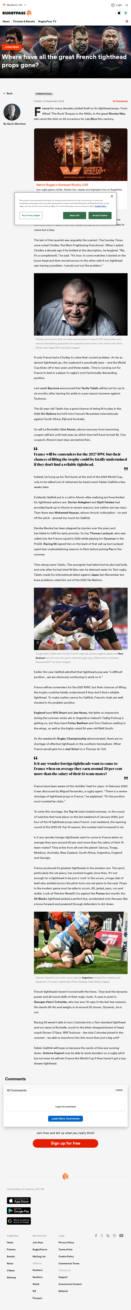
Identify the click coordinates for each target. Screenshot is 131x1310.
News (6, 21)
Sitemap (11, 1277)
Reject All (74, 215)
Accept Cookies (100, 215)
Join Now (38, 1242)
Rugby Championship (71, 738)
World (36, 1284)
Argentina (87, 977)
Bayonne (53, 388)
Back (9, 93)
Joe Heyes (80, 713)
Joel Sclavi (72, 749)
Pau (111, 549)
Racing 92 (50, 544)
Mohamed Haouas (67, 512)
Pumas (100, 893)
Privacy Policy (66, 1242)
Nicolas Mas (117, 113)
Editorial (63, 1291)
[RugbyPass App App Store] (65, 1201)
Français (37, 1298)
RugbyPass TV (47, 21)
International (44, 93)
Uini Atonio (68, 429)
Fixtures (11, 1249)
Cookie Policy (66, 1256)
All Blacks (40, 899)
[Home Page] (17, 13)
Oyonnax (110, 538)
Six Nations (48, 414)
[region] (65, 208)
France (46, 108)
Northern (37, 1270)
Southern (37, 1277)
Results (11, 1256)
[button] (127, 21)
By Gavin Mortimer (14, 124)
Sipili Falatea (105, 502)
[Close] (112, 196)
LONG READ (12, 47)
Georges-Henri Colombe (50, 1002)
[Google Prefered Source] (65, 1221)
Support (63, 1277)
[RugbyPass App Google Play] (65, 1211)
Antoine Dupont (53, 1053)
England (39, 713)
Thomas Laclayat (101, 533)
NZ (34, 1291)
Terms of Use (65, 1249)
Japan (95, 575)
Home (10, 1242)
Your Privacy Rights (31, 215)
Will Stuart (60, 713)
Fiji (64, 419)
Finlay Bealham (78, 723)
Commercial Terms (69, 1263)
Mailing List (39, 1256)
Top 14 (73, 811)
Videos (10, 1270)
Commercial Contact (70, 1284)
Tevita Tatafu (90, 388)
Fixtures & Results (24, 21)
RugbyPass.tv (40, 1249)
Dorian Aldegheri (79, 502)
